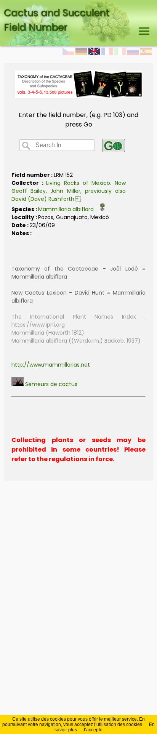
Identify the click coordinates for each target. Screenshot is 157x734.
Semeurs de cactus (50, 384)
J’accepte (93, 729)
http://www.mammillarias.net (50, 365)
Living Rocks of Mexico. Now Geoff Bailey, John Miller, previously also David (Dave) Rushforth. (68, 191)
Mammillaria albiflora (68, 209)
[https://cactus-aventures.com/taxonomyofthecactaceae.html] (79, 95)
